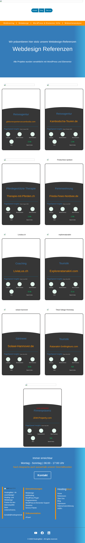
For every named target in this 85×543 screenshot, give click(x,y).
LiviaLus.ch (20, 271)
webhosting (30, 495)
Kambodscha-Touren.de (64, 121)
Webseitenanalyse (73, 23)
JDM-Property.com (42, 418)
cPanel (28, 517)
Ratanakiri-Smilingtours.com (64, 346)
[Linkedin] (49, 533)
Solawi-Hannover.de (21, 346)
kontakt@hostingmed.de (13, 515)
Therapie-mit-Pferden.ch (21, 196)
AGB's (59, 508)
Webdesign (24, 23)
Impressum (61, 503)
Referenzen (61, 496)
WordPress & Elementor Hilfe (46, 23)
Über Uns (60, 498)
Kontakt (43, 475)
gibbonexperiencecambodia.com (20, 122)
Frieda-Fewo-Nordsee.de (63, 196)
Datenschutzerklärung (65, 506)
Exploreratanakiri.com (64, 271)
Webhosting (8, 23)
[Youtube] (36, 533)
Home (59, 493)
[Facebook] (42, 533)
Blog (59, 501)
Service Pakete (31, 508)
